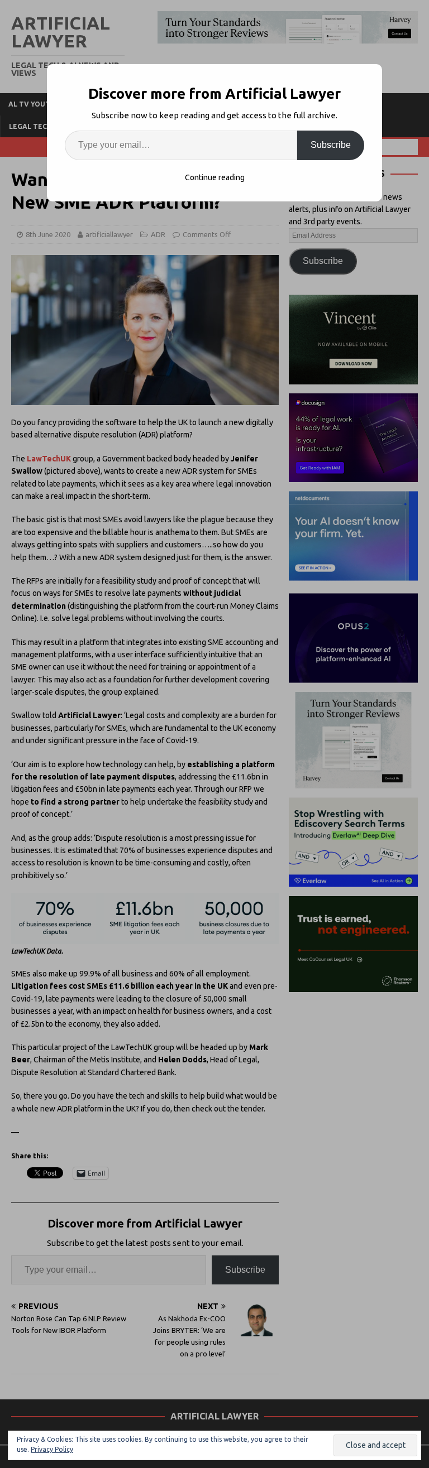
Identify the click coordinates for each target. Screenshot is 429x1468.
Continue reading (215, 177)
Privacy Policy (52, 1449)
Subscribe (331, 145)
